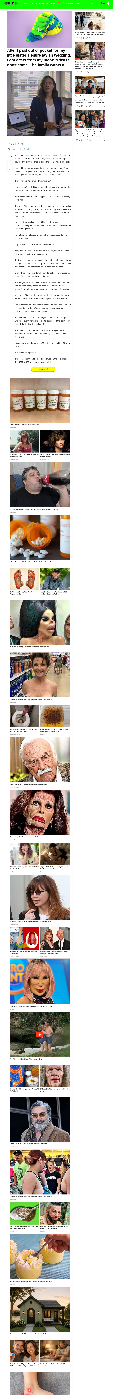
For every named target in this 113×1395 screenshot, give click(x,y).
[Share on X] (24, 149)
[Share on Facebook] (21, 149)
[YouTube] (103, 3)
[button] (39, 29)
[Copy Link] (28, 149)
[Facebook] (101, 3)
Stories (78, 29)
